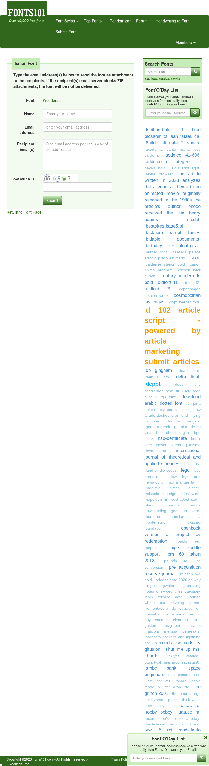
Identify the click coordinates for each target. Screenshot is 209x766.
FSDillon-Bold (158, 129)
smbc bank (161, 668)
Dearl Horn (189, 370)
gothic (175, 78)
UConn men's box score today (172, 718)
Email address (27, 129)
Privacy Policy (119, 759)
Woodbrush (53, 100)
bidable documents (172, 239)
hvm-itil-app (156, 451)
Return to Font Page (24, 212)
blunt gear (189, 245)
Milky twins (189, 493)
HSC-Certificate (172, 438)
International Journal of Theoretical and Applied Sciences (173, 457)
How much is (23, 179)
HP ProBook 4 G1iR (172, 432)
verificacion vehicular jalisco (172, 724)
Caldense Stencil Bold (165, 264)
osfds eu (188, 541)
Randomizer (120, 20)
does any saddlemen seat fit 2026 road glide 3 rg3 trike (173, 390)
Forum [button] (141, 20)
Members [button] (184, 42)
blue (170, 246)
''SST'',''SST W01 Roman (166, 681)
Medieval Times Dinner (172, 488)
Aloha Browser (159, 174)
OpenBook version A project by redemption (173, 534)
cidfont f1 (168, 282)
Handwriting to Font (172, 20)
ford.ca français (183, 421)
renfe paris (174, 614)
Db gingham (159, 370)
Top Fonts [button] (93, 20)
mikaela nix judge (161, 493)
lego (154, 78)
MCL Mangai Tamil (183, 482)
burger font (156, 252)
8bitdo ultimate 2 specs (172, 142)
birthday (154, 245)
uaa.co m (189, 712)
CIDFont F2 (190, 282)
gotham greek (158, 427)
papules (152, 548)
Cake (194, 257)
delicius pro (157, 377)
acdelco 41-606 (182, 155)
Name (29, 113)
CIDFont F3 (158, 288)
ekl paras (168, 409)
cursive (164, 78)
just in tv (191, 464)
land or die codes (161, 470)
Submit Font (66, 31)
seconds (163, 642)
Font (30, 100)
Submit (52, 200)
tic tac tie (188, 705)
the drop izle (177, 687)
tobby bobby (159, 712)
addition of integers (168, 161)
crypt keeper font (184, 302)
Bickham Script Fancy (172, 232)
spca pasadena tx (183, 674)
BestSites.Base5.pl (164, 226)
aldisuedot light (185, 168)
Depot (159, 384)
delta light (187, 376)
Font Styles (66, 20)
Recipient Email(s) (26, 146)
